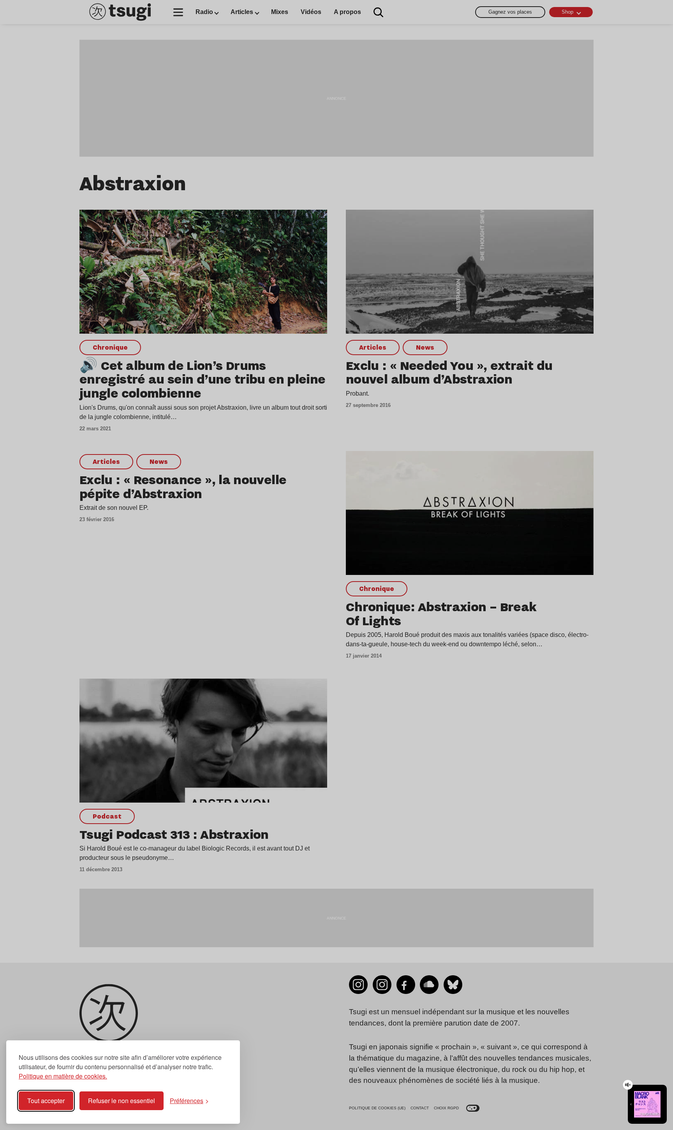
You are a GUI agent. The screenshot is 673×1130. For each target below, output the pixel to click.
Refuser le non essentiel (121, 1100)
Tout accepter (46, 1100)
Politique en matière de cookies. (63, 1076)
